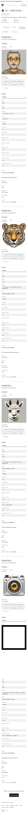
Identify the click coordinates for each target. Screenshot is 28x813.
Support (12, 807)
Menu (24, 5)
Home (3, 805)
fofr (7, 10)
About (6, 805)
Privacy (3, 807)
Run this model (14, 795)
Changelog (11, 805)
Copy (5, 14)
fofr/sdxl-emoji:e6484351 (9, 39)
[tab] (4, 46)
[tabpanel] (14, 133)
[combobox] (12, 5)
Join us (16, 805)
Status (7, 807)
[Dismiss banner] (27, 1)
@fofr (14, 202)
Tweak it (6, 81)
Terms (20, 805)
